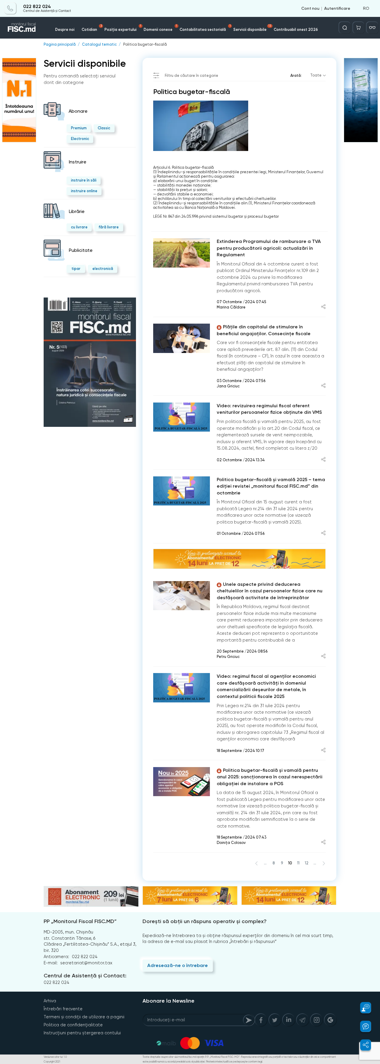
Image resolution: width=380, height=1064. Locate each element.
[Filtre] (372, 27)
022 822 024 (37, 6)
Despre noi (65, 29)
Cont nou (310, 8)
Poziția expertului (122, 28)
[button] (362, 1007)
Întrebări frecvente (63, 1008)
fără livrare (109, 227)
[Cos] (358, 27)
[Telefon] (10, 8)
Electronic (80, 138)
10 (290, 863)
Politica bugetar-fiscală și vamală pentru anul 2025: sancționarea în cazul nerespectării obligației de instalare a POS (269, 776)
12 (306, 863)
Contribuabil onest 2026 (296, 29)
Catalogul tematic (99, 45)
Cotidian (92, 28)
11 (298, 863)
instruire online (84, 191)
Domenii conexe (160, 28)
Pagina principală (60, 45)
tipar (76, 268)
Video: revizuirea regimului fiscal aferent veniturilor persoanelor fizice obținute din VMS (269, 409)
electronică (102, 268)
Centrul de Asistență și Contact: (85, 975)
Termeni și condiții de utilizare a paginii (84, 1016)
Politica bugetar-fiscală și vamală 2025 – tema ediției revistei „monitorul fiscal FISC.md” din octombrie (271, 486)
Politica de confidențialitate (73, 1024)
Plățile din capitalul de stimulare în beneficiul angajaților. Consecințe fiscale (264, 330)
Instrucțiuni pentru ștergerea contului (82, 1032)
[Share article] (323, 307)
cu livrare (79, 227)
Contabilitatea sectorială (205, 28)
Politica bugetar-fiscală (145, 45)
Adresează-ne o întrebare (177, 965)
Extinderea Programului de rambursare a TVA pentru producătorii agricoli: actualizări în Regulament (269, 247)
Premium (79, 128)
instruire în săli (83, 180)
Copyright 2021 (52, 1061)
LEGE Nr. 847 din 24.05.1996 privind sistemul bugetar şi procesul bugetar (216, 216)
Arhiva (50, 1000)
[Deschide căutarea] (344, 27)
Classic (104, 128)
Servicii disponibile (252, 28)
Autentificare (337, 8)
